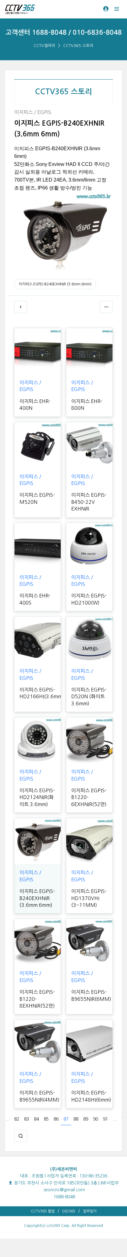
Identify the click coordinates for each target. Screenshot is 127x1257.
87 (65, 1119)
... (7, 1119)
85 (46, 1119)
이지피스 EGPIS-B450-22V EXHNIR (89, 501)
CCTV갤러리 (44, 46)
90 (95, 1119)
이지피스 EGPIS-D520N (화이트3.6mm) (89, 696)
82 (16, 1119)
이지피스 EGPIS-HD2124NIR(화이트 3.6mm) (37, 797)
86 (56, 1119)
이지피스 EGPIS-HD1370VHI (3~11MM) (89, 898)
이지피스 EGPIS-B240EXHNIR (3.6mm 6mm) (55, 284)
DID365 (68, 1211)
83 (26, 1119)
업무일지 (89, 1211)
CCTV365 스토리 (78, 46)
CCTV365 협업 (43, 1211)
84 (36, 1119)
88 (75, 1119)
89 (85, 1119)
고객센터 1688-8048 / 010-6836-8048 (64, 32)
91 (105, 1119)
